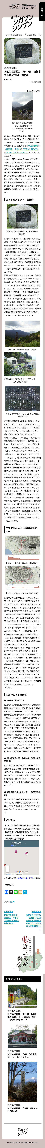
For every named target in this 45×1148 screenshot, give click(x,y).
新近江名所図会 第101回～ (25, 878)
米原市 (12, 902)
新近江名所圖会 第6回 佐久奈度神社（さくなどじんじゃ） (22, 1054)
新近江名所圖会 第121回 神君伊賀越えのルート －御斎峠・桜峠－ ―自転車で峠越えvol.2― (23, 1015)
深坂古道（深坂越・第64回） (26, 149)
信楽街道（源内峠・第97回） (16, 152)
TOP (6, 35)
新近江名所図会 (16, 35)
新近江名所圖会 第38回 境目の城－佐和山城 (22, 1108)
